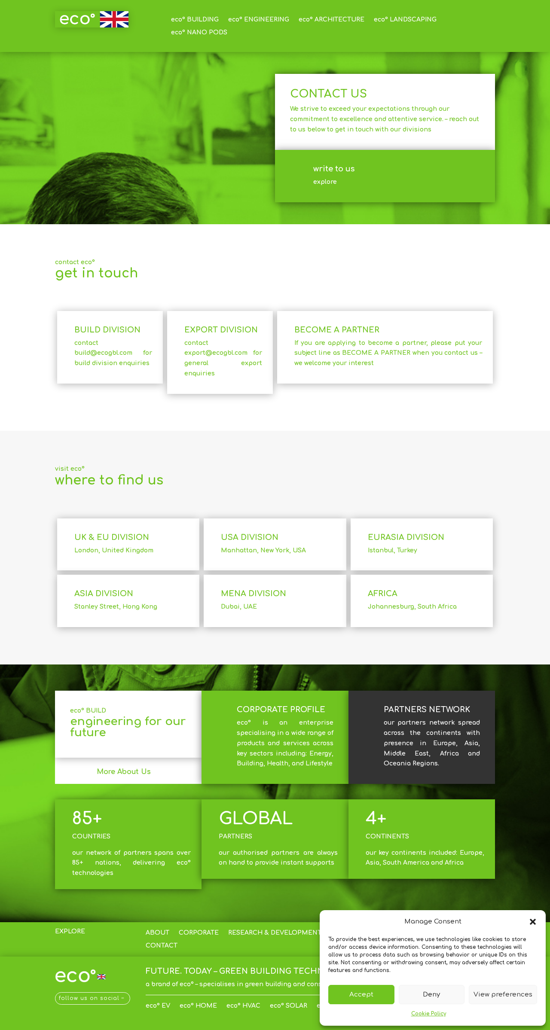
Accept (361, 994)
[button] (533, 921)
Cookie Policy (428, 1014)
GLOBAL (256, 818)
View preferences (503, 994)
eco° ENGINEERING (258, 20)
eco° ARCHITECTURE (331, 20)
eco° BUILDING (195, 20)
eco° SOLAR (288, 1006)
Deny (431, 994)
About (157, 933)
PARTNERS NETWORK (427, 709)
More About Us (124, 772)
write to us (333, 169)
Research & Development (274, 933)
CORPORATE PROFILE (281, 709)
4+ (376, 818)
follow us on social (89, 998)
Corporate (199, 933)
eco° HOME (198, 1006)
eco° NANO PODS (199, 33)
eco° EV (158, 1006)
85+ (87, 818)
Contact (161, 946)
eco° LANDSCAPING (405, 20)
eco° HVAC (243, 1006)
